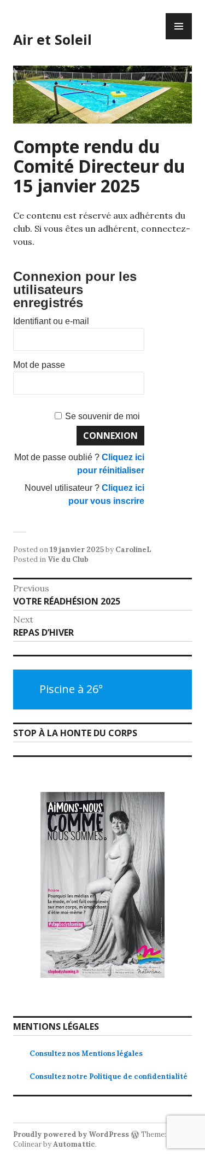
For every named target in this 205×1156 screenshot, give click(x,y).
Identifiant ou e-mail (51, 321)
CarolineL (133, 549)
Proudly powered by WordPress (71, 1134)
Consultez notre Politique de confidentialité (109, 1076)
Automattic (74, 1144)
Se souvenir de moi (102, 416)
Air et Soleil (52, 39)
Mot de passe (39, 364)
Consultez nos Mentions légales (86, 1053)
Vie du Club (68, 559)
